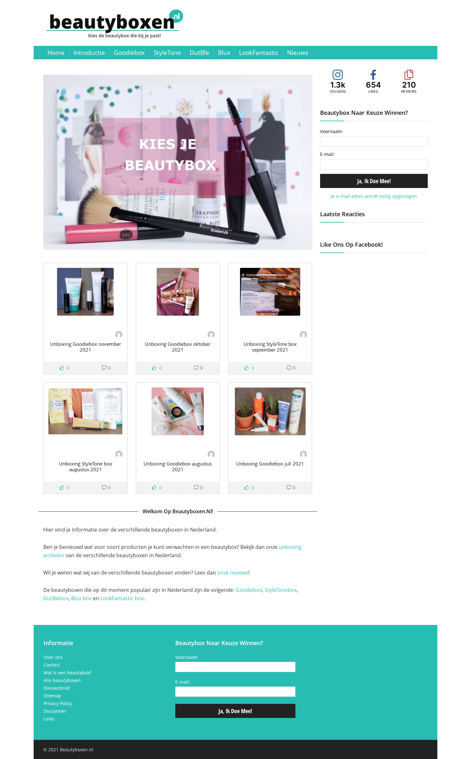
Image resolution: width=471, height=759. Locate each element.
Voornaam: (331, 131)
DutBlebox (56, 598)
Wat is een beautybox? (68, 673)
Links (49, 719)
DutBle (199, 52)
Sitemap (52, 696)
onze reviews (232, 572)
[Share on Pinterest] (6, 222)
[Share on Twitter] (6, 209)
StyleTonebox (281, 589)
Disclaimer (55, 711)
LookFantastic (258, 52)
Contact (52, 665)
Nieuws (297, 52)
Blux (224, 52)
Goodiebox (129, 52)
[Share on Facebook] (6, 196)
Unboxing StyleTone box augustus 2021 (85, 466)
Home (56, 52)
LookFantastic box (122, 598)
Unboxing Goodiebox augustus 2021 (178, 466)
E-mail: (327, 154)
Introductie (89, 52)
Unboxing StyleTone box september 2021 (270, 347)
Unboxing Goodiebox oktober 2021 (178, 347)
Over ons (53, 657)
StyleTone (167, 52)
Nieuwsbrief (57, 688)
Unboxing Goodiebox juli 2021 (270, 463)
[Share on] (6, 235)
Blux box (81, 598)
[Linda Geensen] (118, 335)
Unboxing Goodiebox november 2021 (85, 347)
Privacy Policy (58, 703)
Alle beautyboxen (62, 680)
